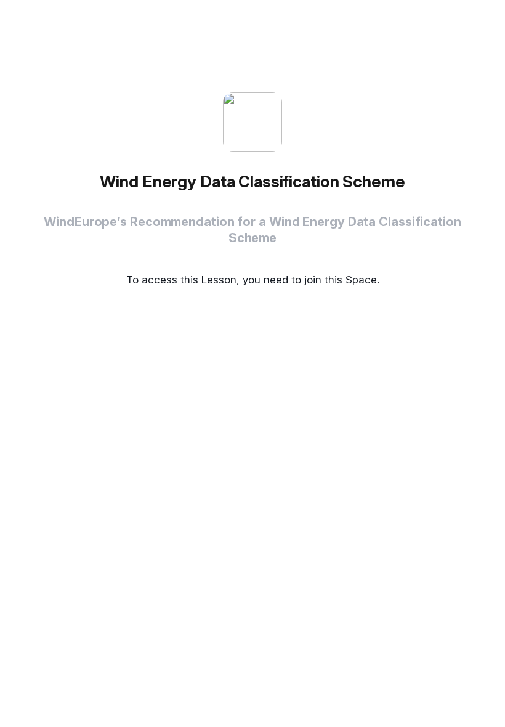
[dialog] (252, 363)
